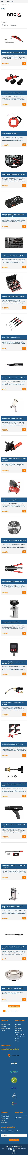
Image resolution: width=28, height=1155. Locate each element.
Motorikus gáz (4, 1122)
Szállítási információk (20, 1036)
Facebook (20, 1117)
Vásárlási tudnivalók (19, 1034)
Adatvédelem (18, 1028)
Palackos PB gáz (5, 1116)
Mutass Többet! (14, 1006)
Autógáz (3, 1120)
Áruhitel (17, 1039)
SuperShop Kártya (5, 1024)
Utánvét (3, 1030)
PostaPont (3, 1026)
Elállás (16, 1041)
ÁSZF (16, 1026)
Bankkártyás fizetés (5, 1028)
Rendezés (13, 25)
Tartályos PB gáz (5, 1118)
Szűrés (6, 25)
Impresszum (18, 1024)
